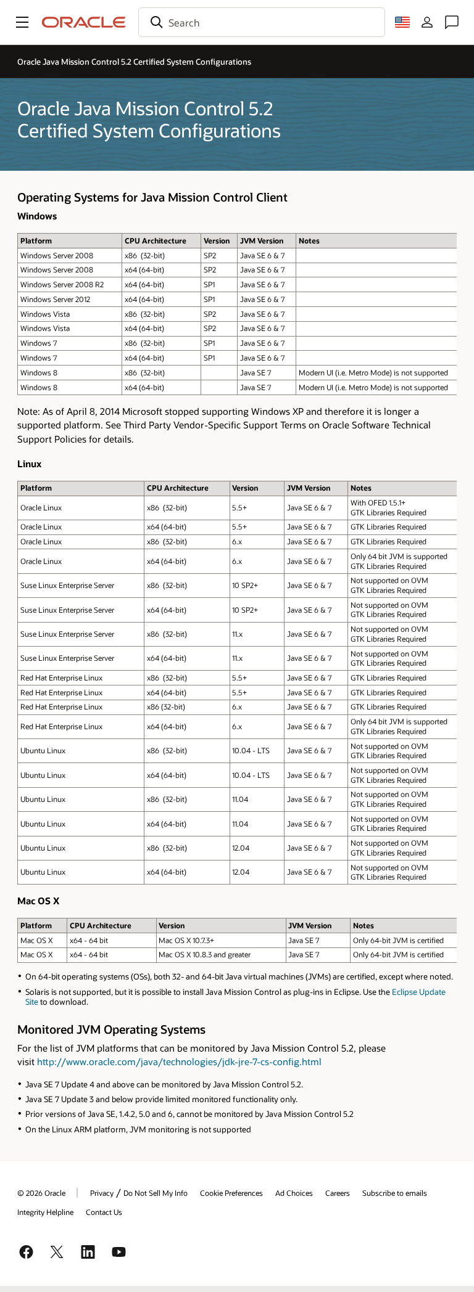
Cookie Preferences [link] (231, 1193)
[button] (22, 22)
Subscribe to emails (394, 1193)
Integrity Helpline (45, 1212)
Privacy (102, 1193)
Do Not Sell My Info (155, 1193)
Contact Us (104, 1212)
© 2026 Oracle (41, 1193)
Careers (337, 1193)
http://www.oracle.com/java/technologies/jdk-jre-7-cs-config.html (179, 1061)
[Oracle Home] (84, 22)
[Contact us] (451, 22)
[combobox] (261, 22)
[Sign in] (427, 22)
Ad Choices (294, 1193)
